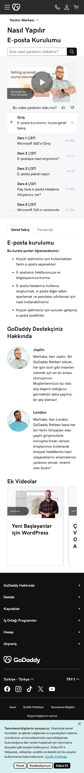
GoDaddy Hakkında (19, 585)
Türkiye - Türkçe (16, 679)
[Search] (72, 52)
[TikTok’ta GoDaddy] (29, 691)
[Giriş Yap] (66, 7)
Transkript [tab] (45, 229)
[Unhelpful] (72, 107)
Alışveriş (10, 643)
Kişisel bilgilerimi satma (42, 715)
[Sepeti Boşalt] (76, 7)
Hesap (8, 632)
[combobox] (37, 52)
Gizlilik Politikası (33, 707)
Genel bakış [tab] (20, 229)
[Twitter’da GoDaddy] (40, 691)
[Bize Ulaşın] (57, 7)
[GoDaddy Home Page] (22, 660)
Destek (9, 597)
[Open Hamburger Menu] (5, 7)
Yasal (12, 707)
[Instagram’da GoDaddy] (18, 691)
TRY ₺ (70, 679)
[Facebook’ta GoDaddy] (7, 691)
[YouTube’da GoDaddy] (52, 691)
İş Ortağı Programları (20, 620)
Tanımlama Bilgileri (63, 707)
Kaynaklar (12, 608)
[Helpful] (63, 107)
